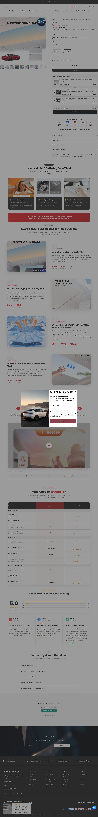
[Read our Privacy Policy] (75, 413)
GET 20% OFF (63, 421)
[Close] (75, 391)
